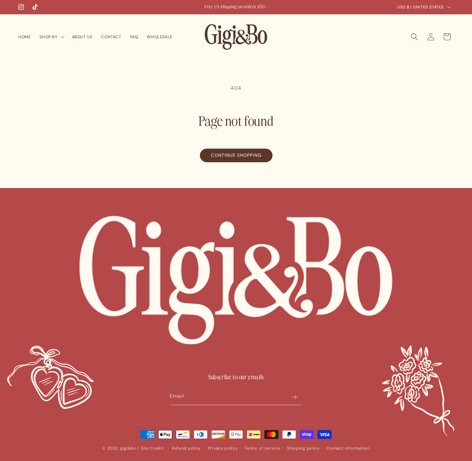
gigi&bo (128, 448)
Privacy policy (223, 448)
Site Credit (152, 448)
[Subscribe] (294, 397)
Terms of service (262, 448)
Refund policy (186, 448)
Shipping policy (303, 448)
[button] (51, 37)
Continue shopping (236, 155)
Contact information (347, 448)
